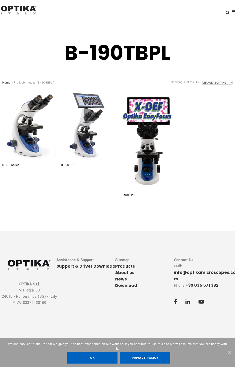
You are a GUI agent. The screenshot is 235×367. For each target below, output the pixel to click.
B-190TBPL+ (128, 195)
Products (125, 266)
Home (6, 83)
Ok (92, 358)
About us (124, 272)
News (121, 279)
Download (126, 285)
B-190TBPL (68, 165)
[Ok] (229, 352)
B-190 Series (10, 165)
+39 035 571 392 (202, 285)
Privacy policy (145, 358)
